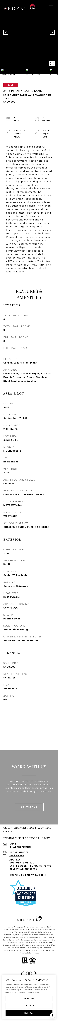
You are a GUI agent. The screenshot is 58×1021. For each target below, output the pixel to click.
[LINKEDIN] (36, 973)
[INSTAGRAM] (29, 973)
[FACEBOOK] (21, 973)
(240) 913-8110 (16, 855)
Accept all (29, 1013)
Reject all (29, 998)
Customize (29, 1006)
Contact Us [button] (29, 807)
